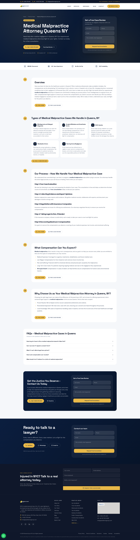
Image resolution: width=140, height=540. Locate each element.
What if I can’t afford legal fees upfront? (38, 350)
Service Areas (58, 513)
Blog (94, 6)
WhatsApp (43, 445)
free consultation (56, 189)
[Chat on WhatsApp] (3, 536)
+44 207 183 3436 (39, 1)
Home (24, 16)
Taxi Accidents (75, 510)
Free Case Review (48, 47)
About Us (56, 503)
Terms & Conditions (90, 533)
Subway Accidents (76, 513)
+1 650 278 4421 (26, 517)
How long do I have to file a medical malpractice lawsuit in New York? (46, 341)
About (69, 6)
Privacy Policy (81, 533)
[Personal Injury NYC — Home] (24, 6)
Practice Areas (31, 16)
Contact (101, 6)
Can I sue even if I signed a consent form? (38, 346)
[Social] (21, 524)
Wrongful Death (42, 268)
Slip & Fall (74, 520)
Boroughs (86, 6)
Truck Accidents (76, 505)
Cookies (105, 533)
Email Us (51, 401)
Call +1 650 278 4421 (32, 47)
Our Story (56, 505)
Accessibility (117, 533)
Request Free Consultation (99, 46)
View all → (75, 523)
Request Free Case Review (92, 488)
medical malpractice (41, 92)
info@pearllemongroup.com (53, 1)
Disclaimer (99, 533)
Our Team (57, 508)
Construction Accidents (78, 517)
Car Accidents (75, 503)
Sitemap (110, 533)
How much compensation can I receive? (38, 354)
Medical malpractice (41, 251)
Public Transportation (77, 515)
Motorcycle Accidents (77, 508)
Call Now (41, 105)
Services (76, 6)
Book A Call (114, 6)
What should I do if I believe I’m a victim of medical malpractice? (45, 359)
